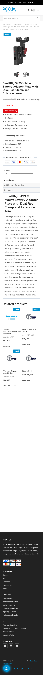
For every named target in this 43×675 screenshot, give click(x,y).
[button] (17, 74)
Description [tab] (9, 180)
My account (7, 585)
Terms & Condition (10, 625)
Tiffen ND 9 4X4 (28, 371)
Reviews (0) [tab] (9, 190)
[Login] (28, 10)
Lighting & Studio (9, 612)
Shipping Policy (9, 635)
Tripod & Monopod (10, 608)
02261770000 (18, 3)
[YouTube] (17, 645)
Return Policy (17, 669)
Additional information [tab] (14, 185)
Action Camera (9, 605)
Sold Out (7, 346)
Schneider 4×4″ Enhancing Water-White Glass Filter (12, 331)
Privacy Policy (8, 632)
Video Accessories (26, 173)
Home (5, 575)
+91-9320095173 (29, 3)
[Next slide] (28, 74)
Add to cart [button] (8, 386)
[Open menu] (38, 10)
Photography (8, 598)
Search (38, 18)
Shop (5, 588)
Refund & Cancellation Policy (14, 628)
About (5, 578)
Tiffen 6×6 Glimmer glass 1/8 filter (10, 372)
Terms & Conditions (29, 669)
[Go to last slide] (15, 74)
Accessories (15, 173)
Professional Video (10, 601)
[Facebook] (5, 645)
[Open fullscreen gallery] (38, 68)
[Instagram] (11, 645)
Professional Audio (10, 615)
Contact (6, 581)
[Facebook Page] (6, 668)
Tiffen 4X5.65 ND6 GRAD (29, 330)
